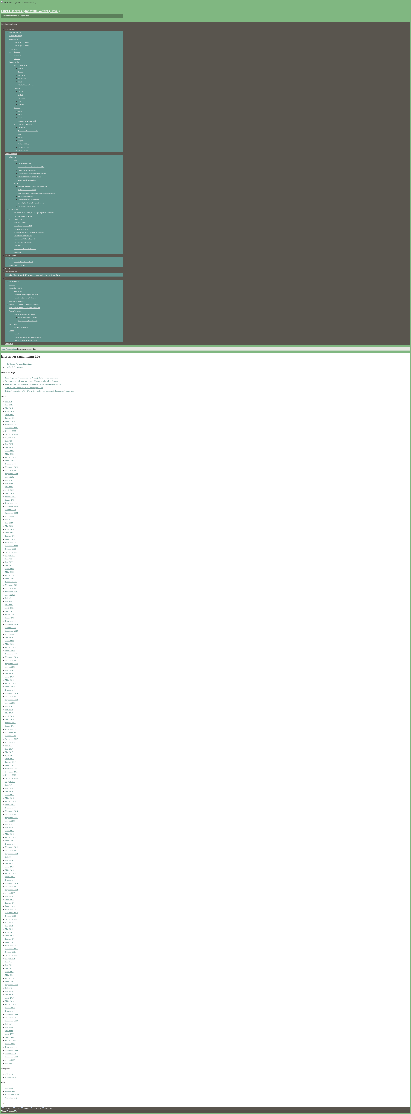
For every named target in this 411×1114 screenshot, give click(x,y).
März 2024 (9, 493)
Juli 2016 (8, 785)
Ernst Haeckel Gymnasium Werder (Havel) (30, 11)
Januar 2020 (10, 651)
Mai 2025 (9, 447)
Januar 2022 (10, 578)
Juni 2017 (9, 749)
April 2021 (9, 608)
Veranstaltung (11, 349)
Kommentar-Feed (12, 1094)
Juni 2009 (9, 1027)
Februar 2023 (10, 536)
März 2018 (9, 719)
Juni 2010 (9, 991)
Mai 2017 (9, 752)
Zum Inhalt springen (9, 24)
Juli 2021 (8, 598)
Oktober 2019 (10, 660)
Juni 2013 (9, 896)
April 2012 (9, 932)
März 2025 (9, 454)
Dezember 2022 (11, 542)
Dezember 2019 (11, 654)
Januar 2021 (10, 618)
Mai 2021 (9, 605)
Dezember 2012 (11, 909)
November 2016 (11, 772)
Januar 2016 (10, 805)
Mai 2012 (9, 929)
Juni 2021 (9, 601)
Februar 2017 (10, 762)
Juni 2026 (9, 405)
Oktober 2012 (10, 916)
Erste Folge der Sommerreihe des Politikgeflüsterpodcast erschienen (31, 378)
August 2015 (10, 821)
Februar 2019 (10, 683)
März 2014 (9, 870)
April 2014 (9, 867)
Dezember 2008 (11, 1047)
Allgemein (9, 1074)
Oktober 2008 (10, 1054)
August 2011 (10, 959)
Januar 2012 (10, 942)
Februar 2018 (10, 723)
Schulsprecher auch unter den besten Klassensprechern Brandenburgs (32, 381)
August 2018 (10, 703)
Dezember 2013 (11, 880)
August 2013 (10, 893)
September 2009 (11, 1021)
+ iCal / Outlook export (14, 367)
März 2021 (9, 611)
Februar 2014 (10, 873)
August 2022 (10, 556)
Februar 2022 (10, 575)
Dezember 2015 (11, 808)
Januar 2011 (9, 981)
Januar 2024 (10, 500)
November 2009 (11, 1014)
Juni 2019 (9, 670)
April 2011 (9, 972)
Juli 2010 (8, 988)
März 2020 (9, 644)
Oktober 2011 (10, 952)
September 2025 (11, 434)
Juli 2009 (8, 1024)
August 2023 (10, 516)
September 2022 (11, 552)
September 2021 (11, 592)
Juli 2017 (8, 746)
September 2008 (11, 1057)
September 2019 (11, 664)
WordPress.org (11, 1098)
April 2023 (9, 529)
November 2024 (11, 467)
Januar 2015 (10, 841)
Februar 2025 (10, 457)
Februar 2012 (10, 939)
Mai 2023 (9, 526)
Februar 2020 (10, 647)
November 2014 (11, 847)
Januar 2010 (10, 1008)
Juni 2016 (9, 788)
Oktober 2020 (10, 628)
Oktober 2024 (10, 470)
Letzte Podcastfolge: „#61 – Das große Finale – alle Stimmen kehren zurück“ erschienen (39, 391)
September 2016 (11, 778)
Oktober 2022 (10, 549)
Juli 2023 (8, 519)
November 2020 (11, 624)
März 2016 (9, 798)
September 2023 (11, 513)
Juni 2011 (9, 965)
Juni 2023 (9, 523)
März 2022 (9, 572)
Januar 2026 (10, 421)
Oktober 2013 (10, 886)
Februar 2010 (10, 1004)
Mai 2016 (9, 791)
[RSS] (4, 1111)
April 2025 (9, 451)
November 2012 (11, 913)
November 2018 (11, 693)
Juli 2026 (8, 402)
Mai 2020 (9, 637)
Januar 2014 (10, 877)
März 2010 (9, 1001)
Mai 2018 (9, 713)
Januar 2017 (10, 765)
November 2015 (11, 811)
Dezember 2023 (11, 503)
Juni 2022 (9, 562)
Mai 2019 (9, 673)
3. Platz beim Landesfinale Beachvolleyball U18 (24, 388)
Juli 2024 (8, 480)
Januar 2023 (10, 539)
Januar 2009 (10, 1044)
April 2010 (9, 998)
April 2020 (9, 641)
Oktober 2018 (10, 696)
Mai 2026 (9, 408)
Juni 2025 (9, 444)
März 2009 (9, 1037)
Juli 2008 (8, 1063)
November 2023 (11, 506)
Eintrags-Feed (10, 1091)
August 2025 (10, 438)
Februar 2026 (10, 418)
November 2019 (11, 657)
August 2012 (10, 922)
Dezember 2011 (11, 945)
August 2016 (10, 782)
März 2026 (9, 415)
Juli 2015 (8, 824)
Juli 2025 (8, 441)
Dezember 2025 (11, 424)
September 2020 (11, 631)
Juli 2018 (8, 706)
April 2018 (9, 716)
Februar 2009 (10, 1040)
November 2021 (11, 585)
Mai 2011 (9, 968)
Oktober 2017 (10, 736)
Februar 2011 (10, 978)
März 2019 (9, 680)
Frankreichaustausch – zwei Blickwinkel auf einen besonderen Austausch (33, 384)
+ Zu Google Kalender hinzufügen (18, 364)
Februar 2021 (10, 614)
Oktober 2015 (10, 814)
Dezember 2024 (11, 464)
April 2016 (9, 795)
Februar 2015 (10, 837)
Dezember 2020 (11, 621)
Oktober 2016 (10, 775)
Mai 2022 (9, 565)
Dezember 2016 (11, 768)
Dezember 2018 (11, 690)
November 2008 (11, 1050)
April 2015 (9, 831)
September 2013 (11, 890)
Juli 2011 (8, 962)
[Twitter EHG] (10, 1111)
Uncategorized (10, 1077)
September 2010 (11, 985)
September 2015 (11, 818)
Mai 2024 (9, 487)
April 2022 (9, 569)
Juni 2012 (9, 926)
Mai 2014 (9, 863)
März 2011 (9, 975)
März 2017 (9, 759)
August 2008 (10, 1060)
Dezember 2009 (11, 1011)
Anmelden (9, 1088)
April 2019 (9, 677)
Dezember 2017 (11, 729)
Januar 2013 (10, 906)
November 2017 (11, 732)
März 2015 (9, 834)
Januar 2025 (10, 460)
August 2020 (10, 634)
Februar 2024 (10, 497)
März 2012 (9, 936)
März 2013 (9, 900)
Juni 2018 (9, 710)
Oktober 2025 (10, 431)
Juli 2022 (8, 559)
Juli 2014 (8, 857)
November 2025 (11, 428)
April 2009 (9, 1034)
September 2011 (11, 955)
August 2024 (10, 477)
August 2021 (10, 595)
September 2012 (11, 919)
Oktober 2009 (10, 1017)
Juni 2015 (9, 827)
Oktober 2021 (10, 588)
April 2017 (9, 755)
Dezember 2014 (11, 844)
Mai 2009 (9, 1031)
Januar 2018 (10, 726)
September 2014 (11, 854)
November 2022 (11, 546)
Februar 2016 (10, 801)
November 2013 (11, 883)
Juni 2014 (9, 860)
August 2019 (10, 667)
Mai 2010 (9, 995)
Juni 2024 (9, 483)
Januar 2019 (10, 687)
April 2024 (9, 490)
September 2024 (11, 474)
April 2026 (9, 411)
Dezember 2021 (11, 582)
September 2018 (11, 700)
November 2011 (11, 949)
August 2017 (10, 742)
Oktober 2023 (10, 510)
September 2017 (11, 739)
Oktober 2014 (10, 850)
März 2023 (9, 533)
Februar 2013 (10, 903)
